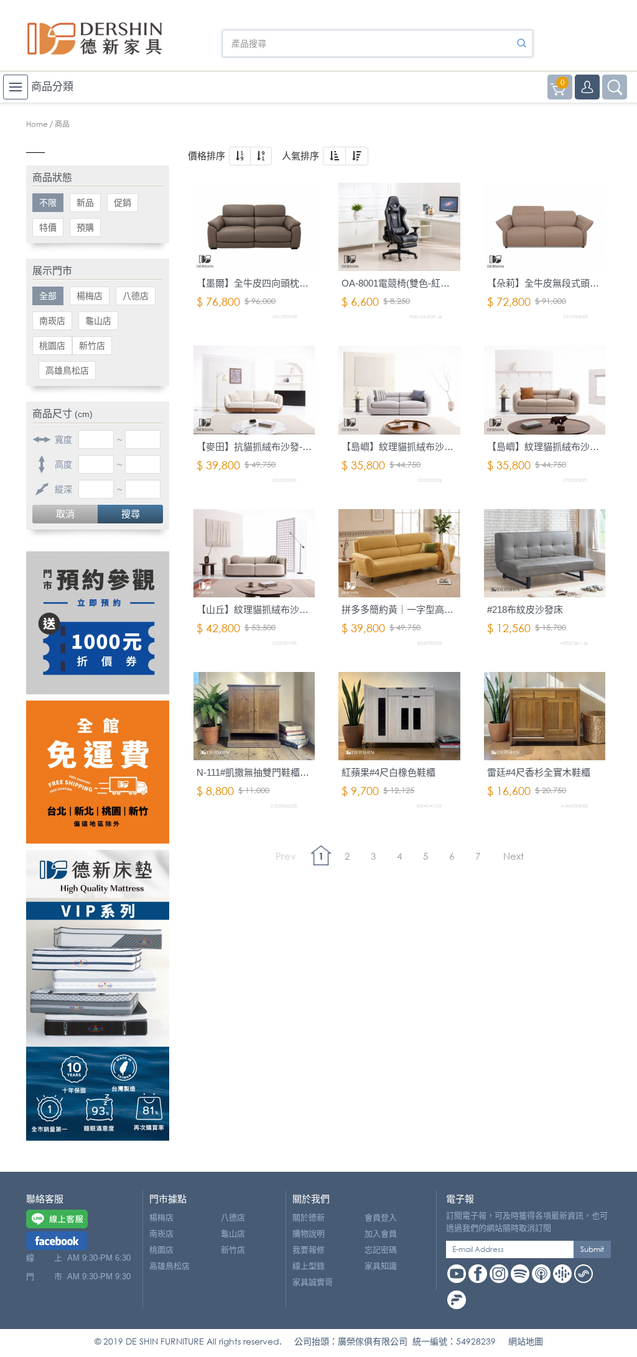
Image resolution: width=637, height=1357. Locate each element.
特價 (48, 227)
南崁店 (52, 321)
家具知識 (381, 1266)
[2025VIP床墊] (97, 995)
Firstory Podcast (456, 1299)
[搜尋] (521, 43)
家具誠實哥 (312, 1282)
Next (513, 856)
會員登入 (381, 1217)
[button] (240, 156)
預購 (85, 227)
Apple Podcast (541, 1273)
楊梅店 (90, 296)
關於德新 (308, 1217)
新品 (85, 203)
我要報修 (308, 1249)
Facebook (477, 1273)
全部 (48, 296)
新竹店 (92, 346)
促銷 (122, 203)
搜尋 (130, 513)
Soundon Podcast (583, 1273)
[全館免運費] (97, 772)
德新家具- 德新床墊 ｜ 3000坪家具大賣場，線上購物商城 (94, 38)
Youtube (456, 1273)
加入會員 (381, 1233)
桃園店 (52, 346)
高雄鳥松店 (67, 370)
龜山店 (98, 321)
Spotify (520, 1273)
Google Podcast (562, 1273)
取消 (65, 513)
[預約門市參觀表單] (97, 622)
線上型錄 (308, 1266)
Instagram (499, 1273)
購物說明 (308, 1233)
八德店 (136, 296)
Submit (592, 1249)
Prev (285, 856)
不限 (48, 203)
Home (37, 124)
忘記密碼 (381, 1249)
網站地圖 (525, 1341)
